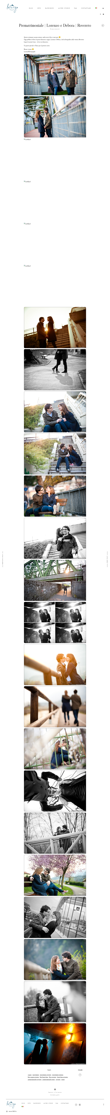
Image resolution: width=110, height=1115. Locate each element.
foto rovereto (52, 1077)
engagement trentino (57, 1075)
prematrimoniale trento (48, 1079)
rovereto (58, 1079)
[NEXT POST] (98, 559)
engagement (35, 1075)
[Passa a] (96, 8)
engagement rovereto (45, 1075)
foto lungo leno (44, 1077)
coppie (29, 1075)
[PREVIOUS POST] (11, 559)
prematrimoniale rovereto (34, 1079)
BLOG (31, 8)
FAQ (75, 8)
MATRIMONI (49, 8)
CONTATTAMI (86, 8)
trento (63, 1079)
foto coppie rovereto (33, 1077)
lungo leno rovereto (62, 1077)
